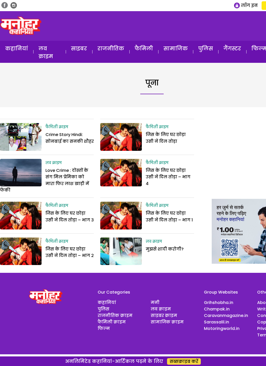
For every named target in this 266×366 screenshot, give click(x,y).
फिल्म (104, 328)
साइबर (79, 48)
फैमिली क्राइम (56, 127)
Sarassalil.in (216, 322)
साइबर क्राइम (164, 315)
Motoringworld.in (222, 328)
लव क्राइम (45, 52)
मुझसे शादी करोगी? (165, 249)
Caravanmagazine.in (226, 315)
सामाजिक (175, 48)
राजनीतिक (110, 48)
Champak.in (217, 309)
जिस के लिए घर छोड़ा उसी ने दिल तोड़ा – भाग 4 (168, 177)
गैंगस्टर (232, 48)
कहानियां (16, 48)
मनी (155, 303)
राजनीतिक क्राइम (115, 315)
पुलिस (205, 48)
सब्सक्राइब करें (184, 361)
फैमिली (144, 48)
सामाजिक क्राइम (167, 322)
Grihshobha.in (218, 303)
